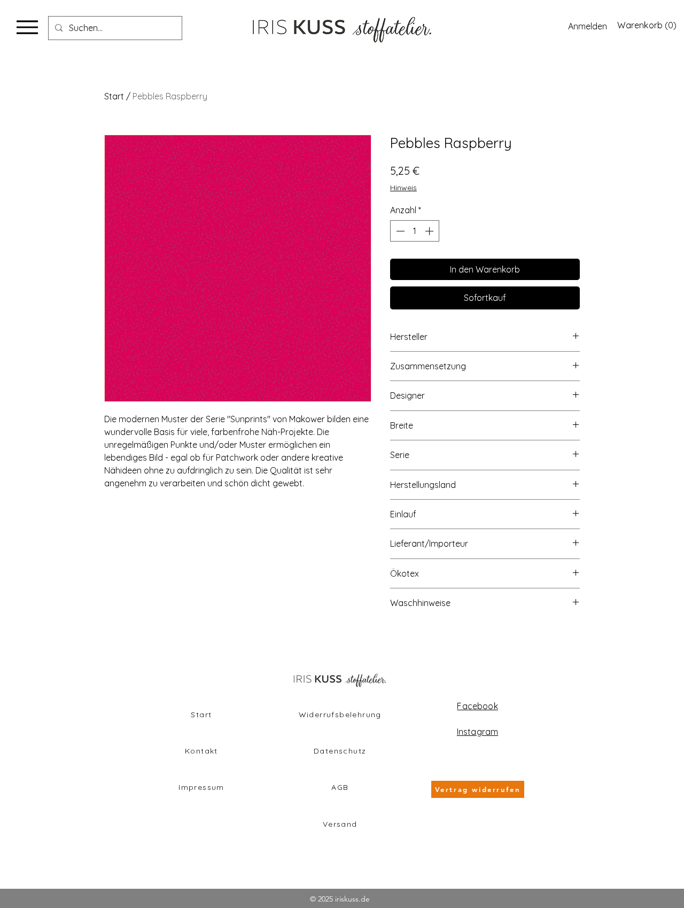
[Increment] (430, 231)
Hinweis (403, 187)
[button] (645, 25)
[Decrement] (399, 231)
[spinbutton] (415, 231)
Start (114, 96)
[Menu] (27, 27)
